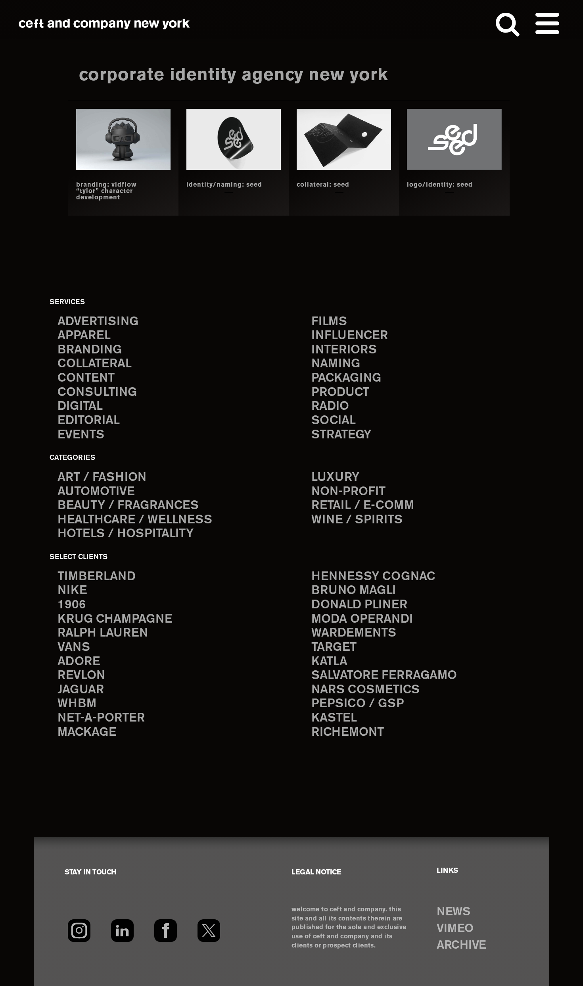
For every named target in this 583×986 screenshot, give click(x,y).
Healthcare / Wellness (135, 520)
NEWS (453, 912)
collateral (95, 364)
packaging (346, 378)
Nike (72, 590)
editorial (89, 420)
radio (330, 406)
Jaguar (81, 690)
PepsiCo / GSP (357, 703)
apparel (84, 335)
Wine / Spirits (357, 520)
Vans (74, 647)
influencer (349, 335)
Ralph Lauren (103, 633)
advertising (98, 321)
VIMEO (455, 929)
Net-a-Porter (101, 718)
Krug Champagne (115, 619)
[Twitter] (209, 930)
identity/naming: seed (224, 185)
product (340, 392)
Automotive (96, 491)
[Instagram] (79, 930)
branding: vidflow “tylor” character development (106, 191)
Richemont (347, 732)
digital (80, 406)
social (333, 420)
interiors (344, 350)
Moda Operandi (362, 619)
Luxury (335, 477)
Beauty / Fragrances (128, 505)
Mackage (87, 732)
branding (90, 350)
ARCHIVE (461, 945)
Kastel (334, 718)
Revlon (81, 675)
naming (335, 364)
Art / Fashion (102, 477)
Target (334, 647)
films (329, 321)
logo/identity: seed (440, 185)
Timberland (97, 576)
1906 (72, 605)
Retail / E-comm (362, 505)
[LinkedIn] (122, 930)
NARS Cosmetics (365, 690)
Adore (79, 661)
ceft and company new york (104, 24)
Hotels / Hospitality (126, 534)
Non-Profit (348, 491)
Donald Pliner (359, 605)
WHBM (77, 703)
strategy (341, 435)
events (81, 435)
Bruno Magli (353, 590)
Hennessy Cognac (373, 576)
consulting (97, 392)
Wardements (353, 633)
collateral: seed (323, 185)
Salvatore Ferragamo (384, 675)
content (86, 378)
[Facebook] (165, 930)
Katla (329, 661)
